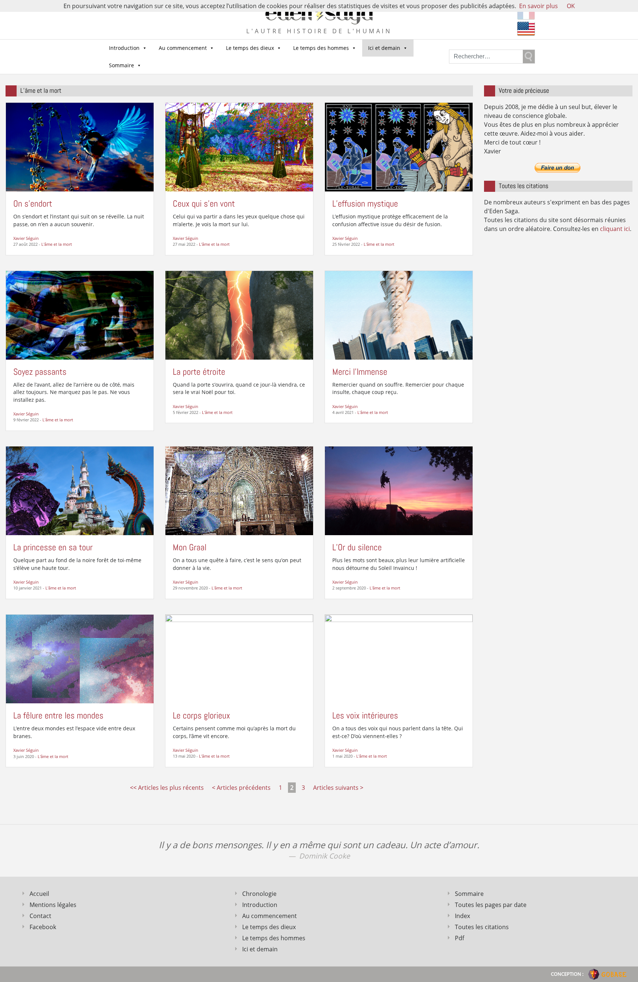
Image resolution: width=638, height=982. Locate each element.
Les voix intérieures (365, 715)
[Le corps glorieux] (239, 658)
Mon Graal (189, 547)
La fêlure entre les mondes (58, 715)
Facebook (43, 927)
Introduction (124, 47)
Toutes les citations (482, 927)
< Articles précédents (241, 788)
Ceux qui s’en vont (204, 203)
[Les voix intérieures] (399, 658)
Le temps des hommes (321, 47)
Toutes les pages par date (490, 905)
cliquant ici (615, 229)
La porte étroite (199, 371)
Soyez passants (39, 371)
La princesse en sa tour (53, 547)
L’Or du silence (357, 547)
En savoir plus (538, 6)
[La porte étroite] (239, 314)
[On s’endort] (80, 146)
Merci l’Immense (359, 371)
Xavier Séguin (26, 238)
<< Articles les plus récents (167, 788)
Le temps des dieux (250, 47)
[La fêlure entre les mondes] (80, 658)
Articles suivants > (338, 788)
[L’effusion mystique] (399, 146)
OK (571, 6)
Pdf (459, 938)
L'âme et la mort (56, 244)
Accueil (39, 894)
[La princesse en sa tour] (80, 490)
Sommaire (121, 65)
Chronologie (259, 894)
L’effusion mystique (365, 203)
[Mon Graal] (239, 490)
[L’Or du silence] (399, 490)
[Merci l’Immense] (399, 314)
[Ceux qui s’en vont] (239, 146)
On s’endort (32, 203)
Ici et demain (384, 47)
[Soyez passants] (80, 314)
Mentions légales (53, 905)
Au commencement (183, 47)
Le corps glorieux (201, 715)
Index (462, 916)
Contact (40, 916)
